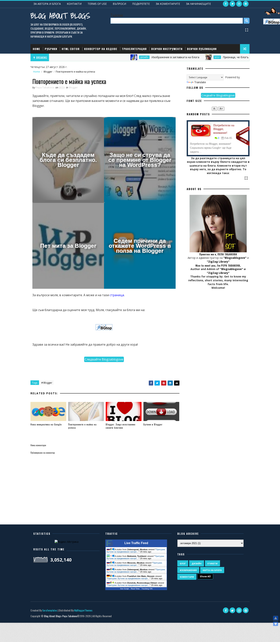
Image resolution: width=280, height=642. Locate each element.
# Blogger (46, 382)
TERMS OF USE (97, 4)
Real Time (135, 589)
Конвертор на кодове (100, 49)
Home (36, 49)
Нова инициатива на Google (46, 424)
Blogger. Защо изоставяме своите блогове (120, 426)
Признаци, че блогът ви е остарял (227, 57)
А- (214, 108)
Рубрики (51, 49)
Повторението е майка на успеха (82, 426)
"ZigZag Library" (218, 261)
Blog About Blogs (60, 16)
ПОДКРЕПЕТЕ (141, 4)
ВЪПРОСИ (119, 4)
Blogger (48, 71)
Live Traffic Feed (136, 543)
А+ (221, 108)
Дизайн (126, 57)
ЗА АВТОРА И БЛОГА (47, 4)
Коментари (187, 576)
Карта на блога (212, 570)
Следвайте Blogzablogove (104, 359)
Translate (200, 82)
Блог (199, 57)
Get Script (124, 589)
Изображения (188, 570)
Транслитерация (134, 49)
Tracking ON (147, 589)
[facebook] (226, 4)
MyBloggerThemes (83, 610)
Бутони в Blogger (152, 424)
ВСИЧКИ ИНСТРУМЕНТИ (166, 49)
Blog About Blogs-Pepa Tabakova (60, 616)
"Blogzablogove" (234, 258)
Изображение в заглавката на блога (158, 57)
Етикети (212, 563)
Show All (205, 576)
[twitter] (232, 4)
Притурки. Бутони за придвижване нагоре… (136, 550)
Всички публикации (202, 49)
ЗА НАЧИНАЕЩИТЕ (198, 4)
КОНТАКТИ (74, 4)
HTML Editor (71, 49)
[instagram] (239, 4)
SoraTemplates (49, 610)
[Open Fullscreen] (247, 29)
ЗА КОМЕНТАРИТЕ (168, 4)
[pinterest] (246, 4)
